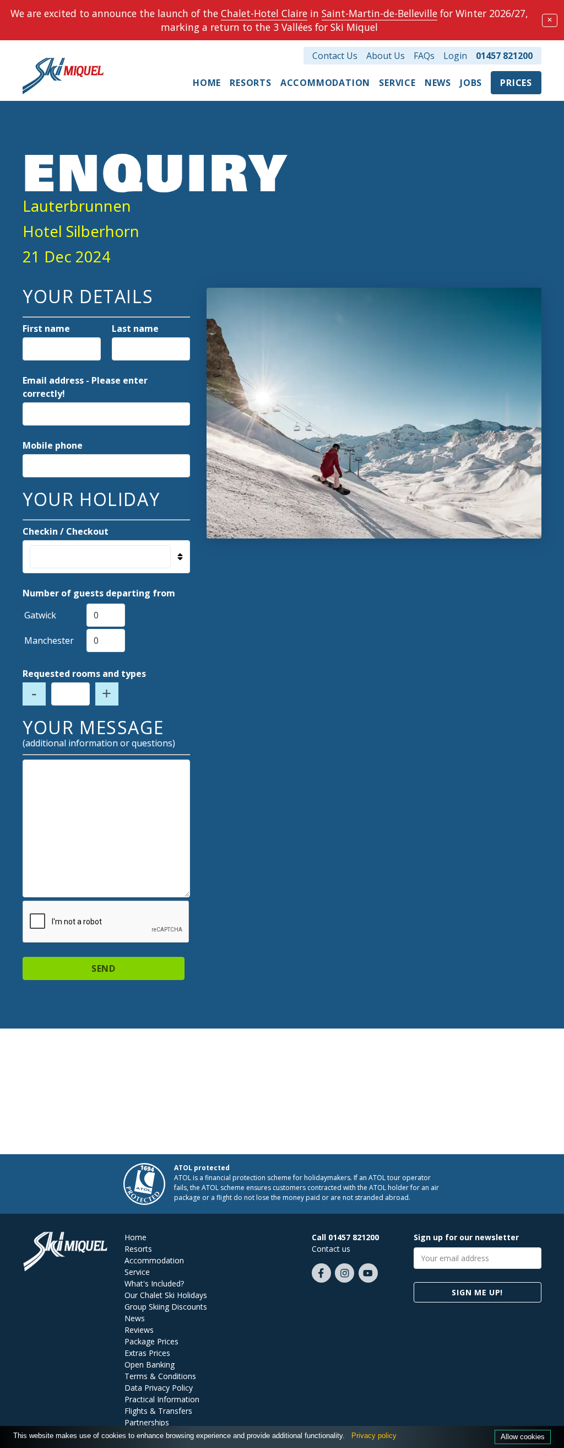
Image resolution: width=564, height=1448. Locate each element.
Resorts (251, 83)
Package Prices (151, 1341)
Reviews (139, 1330)
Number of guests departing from (99, 593)
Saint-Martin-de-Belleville (379, 13)
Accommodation (325, 83)
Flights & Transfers (158, 1411)
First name (46, 328)
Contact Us (334, 56)
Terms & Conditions (160, 1376)
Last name (135, 328)
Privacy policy (374, 1435)
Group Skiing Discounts (165, 1306)
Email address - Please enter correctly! (85, 387)
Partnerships (146, 1422)
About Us (385, 56)
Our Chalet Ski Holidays (165, 1295)
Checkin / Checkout (66, 531)
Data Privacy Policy (158, 1387)
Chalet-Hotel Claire (264, 13)
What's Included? (154, 1283)
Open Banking (149, 1364)
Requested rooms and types (84, 674)
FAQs (424, 56)
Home (207, 83)
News (438, 83)
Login (455, 56)
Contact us (331, 1249)
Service (397, 83)
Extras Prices (147, 1353)
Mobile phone (53, 445)
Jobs (471, 83)
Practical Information (161, 1399)
